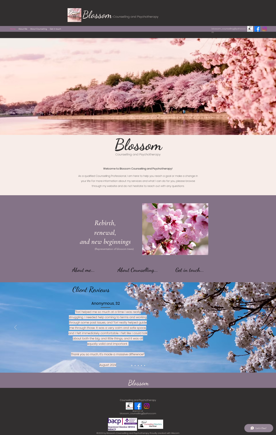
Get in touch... (190, 269)
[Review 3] (138, 365)
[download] (250, 29)
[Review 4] (135, 365)
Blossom (99, 15)
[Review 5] (131, 365)
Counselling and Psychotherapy (135, 17)
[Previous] (15, 327)
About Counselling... (138, 269)
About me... (83, 269)
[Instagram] (264, 29)
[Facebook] (257, 29)
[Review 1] (144, 365)
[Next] (260, 327)
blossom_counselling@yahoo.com (138, 413)
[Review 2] (141, 365)
